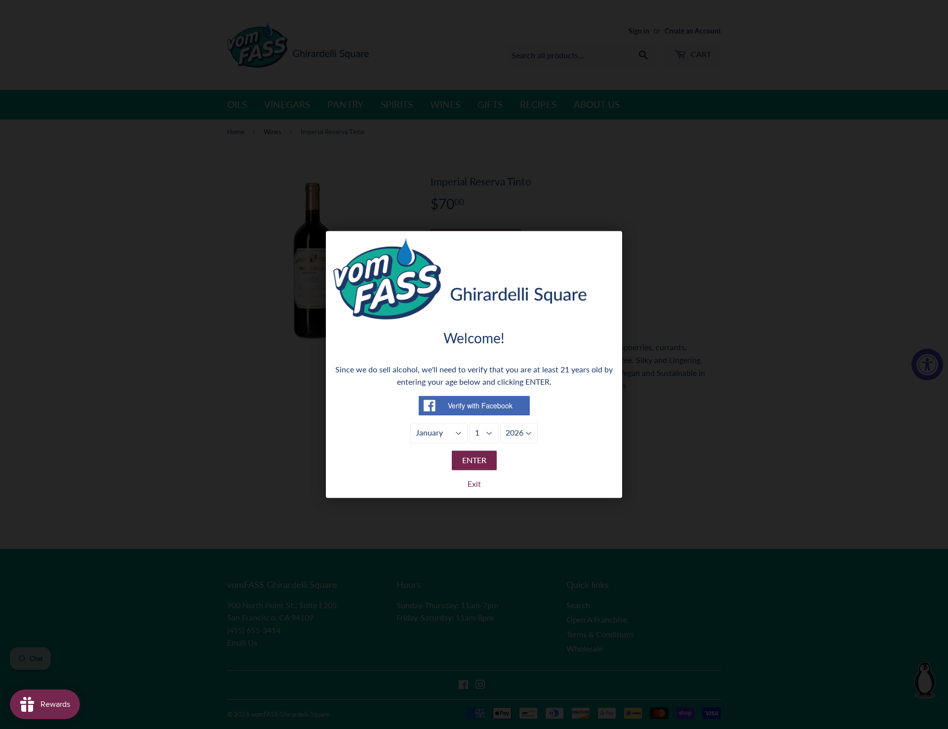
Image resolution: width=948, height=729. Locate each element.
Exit (474, 484)
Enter (474, 460)
